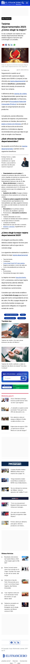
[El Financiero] (11, 3)
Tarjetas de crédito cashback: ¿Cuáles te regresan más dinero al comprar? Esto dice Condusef (14, 366)
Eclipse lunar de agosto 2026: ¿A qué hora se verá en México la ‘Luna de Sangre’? (19, 428)
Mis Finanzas (6, 18)
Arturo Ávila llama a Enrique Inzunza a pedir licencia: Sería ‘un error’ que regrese (19, 400)
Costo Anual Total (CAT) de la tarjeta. (14, 263)
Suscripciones (23, 661)
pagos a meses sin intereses (11, 124)
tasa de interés (21, 277)
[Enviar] (23, 378)
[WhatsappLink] (15, 386)
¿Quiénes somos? (5, 661)
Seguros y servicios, (9, 226)
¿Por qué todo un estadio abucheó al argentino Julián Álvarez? (18, 514)
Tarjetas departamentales (11, 314)
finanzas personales (10, 318)
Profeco (23, 314)
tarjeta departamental (17, 81)
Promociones (22, 318)
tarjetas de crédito (20, 94)
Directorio (15, 661)
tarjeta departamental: (20, 255)
